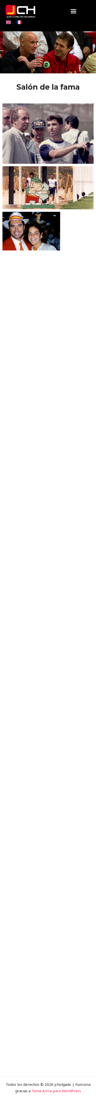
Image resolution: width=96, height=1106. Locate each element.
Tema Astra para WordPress (56, 1090)
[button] (73, 11)
